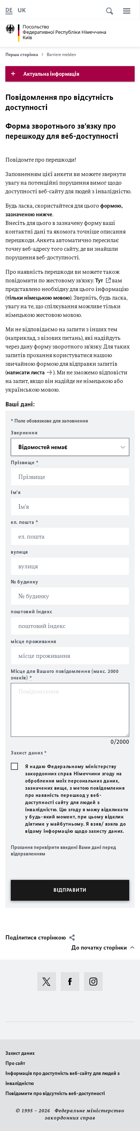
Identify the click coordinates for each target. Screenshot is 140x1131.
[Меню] (127, 11)
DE (9, 9)
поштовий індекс (31, 612)
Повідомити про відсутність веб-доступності (55, 1093)
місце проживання (33, 641)
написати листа (26, 372)
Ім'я (16, 492)
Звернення (24, 433)
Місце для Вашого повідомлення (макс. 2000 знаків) (65, 674)
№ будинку (24, 582)
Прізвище (25, 463)
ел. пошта (24, 522)
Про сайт (15, 1063)
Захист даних (19, 1053)
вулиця (19, 552)
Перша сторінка (21, 54)
